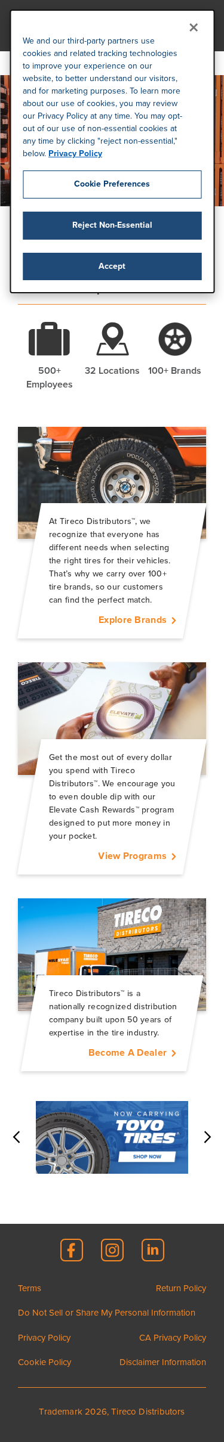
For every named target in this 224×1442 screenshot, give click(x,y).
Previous (18, 1137)
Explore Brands (133, 620)
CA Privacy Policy (172, 1337)
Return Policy (181, 1288)
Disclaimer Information (162, 1362)
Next (206, 1137)
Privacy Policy (75, 153)
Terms (29, 1288)
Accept (112, 266)
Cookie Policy (44, 1362)
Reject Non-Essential (112, 225)
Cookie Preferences (112, 184)
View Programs (132, 856)
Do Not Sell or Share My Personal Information (106, 1312)
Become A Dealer (127, 1052)
